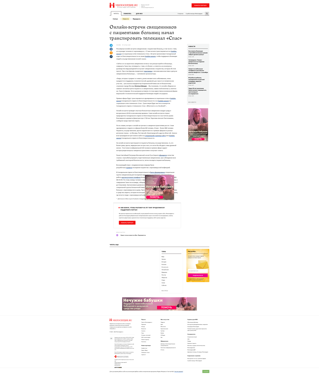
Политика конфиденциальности (168, 347)
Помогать (127, 14)
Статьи (115, 19)
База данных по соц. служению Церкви (196, 358)
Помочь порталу (127, 223)
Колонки (164, 264)
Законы (164, 259)
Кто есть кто (165, 267)
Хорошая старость (191, 343)
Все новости (192, 102)
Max (161, 337)
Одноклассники (164, 328)
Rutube (162, 333)
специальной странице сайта (155, 136)
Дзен (162, 324)
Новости (126, 19)
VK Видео (163, 335)
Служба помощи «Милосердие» (194, 13)
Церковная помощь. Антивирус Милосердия (197, 352)
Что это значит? (178, 371)
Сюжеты (143, 331)
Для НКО (139, 14)
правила (129, 168)
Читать (116, 13)
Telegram (163, 322)
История (164, 262)
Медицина (164, 272)
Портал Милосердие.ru (146, 322)
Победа (189, 341)
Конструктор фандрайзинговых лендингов (197, 324)
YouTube (162, 331)
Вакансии (143, 328)
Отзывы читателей (145, 335)
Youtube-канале (150, 56)
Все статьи (165, 290)
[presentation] (198, 271)
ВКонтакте (163, 326)
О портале (180, 13)
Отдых (163, 280)
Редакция (143, 324)
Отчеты (162, 350)
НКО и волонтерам (145, 337)
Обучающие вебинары (192, 322)
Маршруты (137, 19)
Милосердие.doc (191, 347)
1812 (188, 339)
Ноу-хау (164, 275)
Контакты (143, 341)
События (164, 285)
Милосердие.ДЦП (191, 350)
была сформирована (157, 172)
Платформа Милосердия (193, 326)
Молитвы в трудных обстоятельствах (196, 345)
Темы (142, 333)
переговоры (148, 71)
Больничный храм (120, 232)
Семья (163, 282)
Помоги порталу (200, 5)
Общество (164, 277)
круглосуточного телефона (131, 177)
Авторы (143, 326)
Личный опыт (165, 269)
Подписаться (198, 275)
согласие (201, 278)
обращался (163, 155)
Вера (163, 256)
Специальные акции (192, 337)
